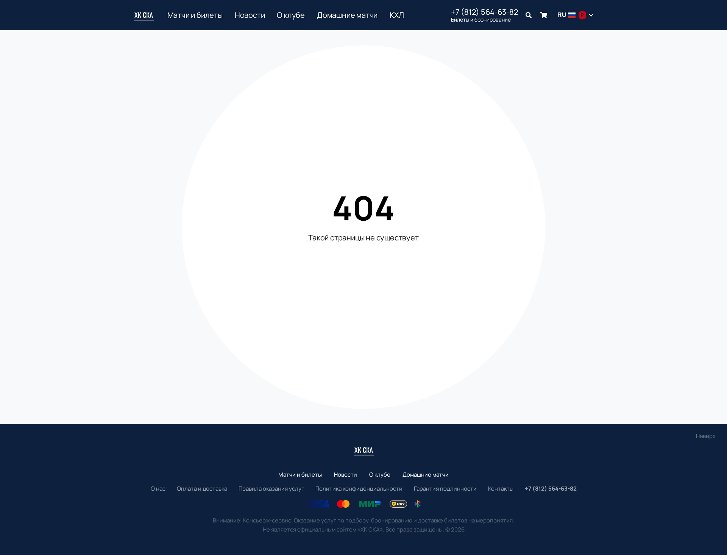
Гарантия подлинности (445, 489)
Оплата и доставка (202, 489)
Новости (250, 15)
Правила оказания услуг (271, 489)
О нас (158, 489)
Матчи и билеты (195, 15)
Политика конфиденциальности (359, 489)
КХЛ (397, 15)
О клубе (291, 15)
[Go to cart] (543, 15)
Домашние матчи (347, 15)
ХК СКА (143, 15)
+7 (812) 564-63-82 (484, 12)
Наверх (706, 436)
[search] (528, 15)
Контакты (500, 489)
